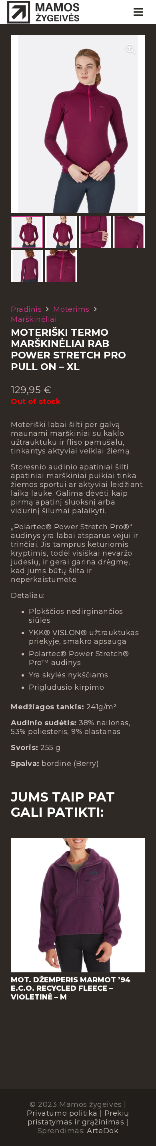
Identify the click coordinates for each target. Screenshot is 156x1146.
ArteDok (102, 1130)
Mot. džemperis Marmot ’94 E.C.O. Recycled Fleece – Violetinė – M (70, 989)
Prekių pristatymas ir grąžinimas (78, 1117)
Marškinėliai (34, 319)
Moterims (71, 309)
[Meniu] (138, 12)
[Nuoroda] (43, 12)
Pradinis (26, 309)
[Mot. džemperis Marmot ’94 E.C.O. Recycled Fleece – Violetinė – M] (78, 842)
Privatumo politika (62, 1113)
